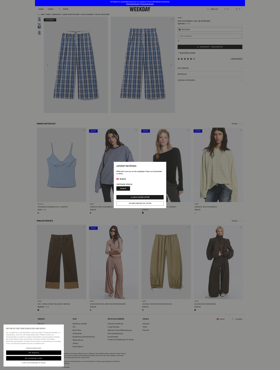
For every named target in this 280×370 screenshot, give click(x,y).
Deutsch (123, 188)
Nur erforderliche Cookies (33, 358)
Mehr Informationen (33, 348)
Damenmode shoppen (133, 4)
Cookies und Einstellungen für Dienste (34, 363)
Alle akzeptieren (33, 352)
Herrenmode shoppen (147, 4)
